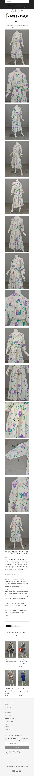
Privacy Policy (8, 729)
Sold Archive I (8, 712)
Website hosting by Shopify (21, 767)
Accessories (21, 758)
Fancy (17, 626)
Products (12, 25)
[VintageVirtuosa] (17, 16)
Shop (6, 710)
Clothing (8, 758)
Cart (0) (19, 5)
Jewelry (14, 758)
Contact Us (25, 7)
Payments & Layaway (9, 721)
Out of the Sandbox (15, 766)
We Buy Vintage (8, 707)
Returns (7, 726)
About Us (7, 704)
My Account (11, 5)
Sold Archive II (8, 715)
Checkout (25, 5)
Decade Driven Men (19, 762)
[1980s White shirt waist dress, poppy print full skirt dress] (17, 48)
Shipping (7, 724)
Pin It (13, 626)
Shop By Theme (17, 760)
